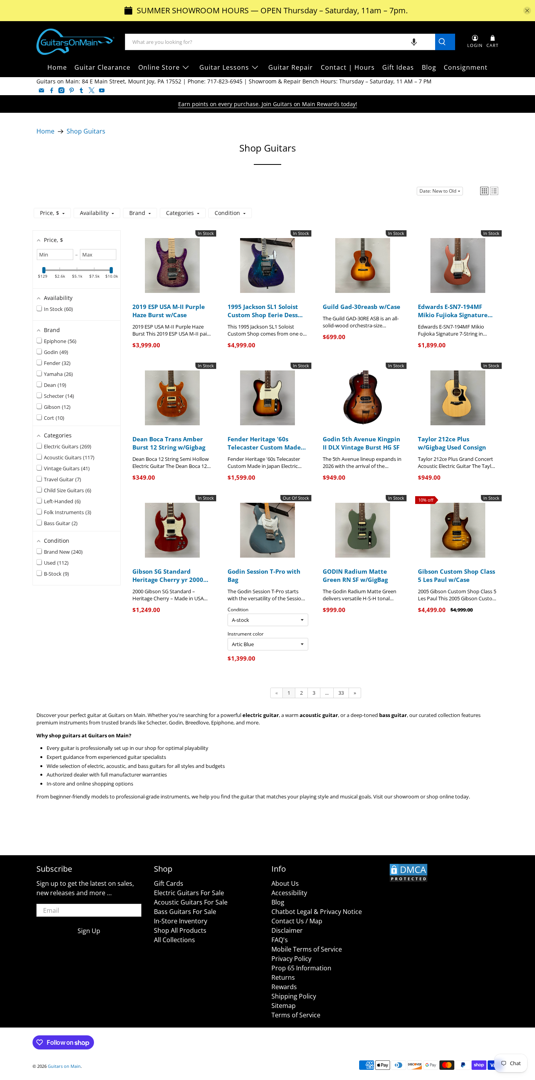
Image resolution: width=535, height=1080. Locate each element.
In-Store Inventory (180, 921)
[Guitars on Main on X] (92, 90)
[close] (527, 10)
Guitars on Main (64, 1066)
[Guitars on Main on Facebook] (52, 90)
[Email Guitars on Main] (41, 90)
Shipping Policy (293, 996)
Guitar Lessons (224, 67)
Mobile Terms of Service (306, 949)
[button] (414, 42)
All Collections (174, 940)
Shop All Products (180, 930)
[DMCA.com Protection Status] (408, 880)
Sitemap (283, 1005)
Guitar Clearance (102, 67)
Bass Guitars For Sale (185, 911)
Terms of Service (295, 1015)
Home (57, 67)
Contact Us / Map (296, 921)
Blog (429, 67)
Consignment (466, 67)
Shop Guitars (86, 131)
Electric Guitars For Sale (189, 893)
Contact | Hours (348, 67)
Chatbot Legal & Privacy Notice (316, 911)
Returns (283, 977)
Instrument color (246, 633)
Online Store (159, 67)
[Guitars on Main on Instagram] (61, 90)
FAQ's (279, 940)
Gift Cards (168, 883)
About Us (285, 883)
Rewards (284, 986)
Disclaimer (287, 930)
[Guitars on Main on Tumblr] (81, 90)
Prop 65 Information (301, 968)
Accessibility (289, 893)
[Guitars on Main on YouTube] (102, 90)
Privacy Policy (291, 958)
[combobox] (280, 42)
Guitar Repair (290, 67)
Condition (238, 609)
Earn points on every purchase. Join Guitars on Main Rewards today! (267, 104)
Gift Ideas (398, 67)
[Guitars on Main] (75, 42)
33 (341, 692)
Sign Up (89, 930)
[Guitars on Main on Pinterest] (72, 90)
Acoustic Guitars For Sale (191, 902)
